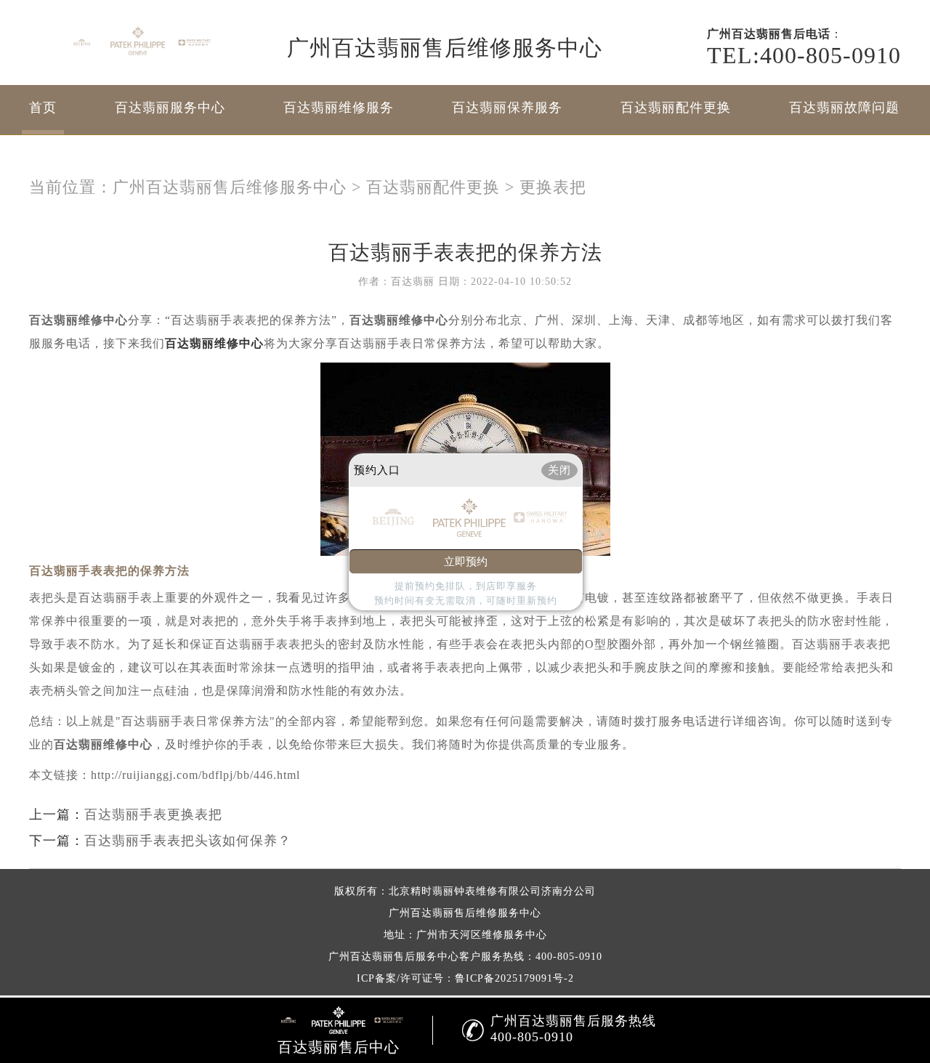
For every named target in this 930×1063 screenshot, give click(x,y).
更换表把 (552, 187)
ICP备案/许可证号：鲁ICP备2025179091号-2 (465, 978)
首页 (43, 107)
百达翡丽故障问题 (844, 107)
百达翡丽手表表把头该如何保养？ (187, 840)
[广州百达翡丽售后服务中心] (138, 42)
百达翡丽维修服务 (338, 107)
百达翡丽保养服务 (507, 107)
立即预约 (466, 561)
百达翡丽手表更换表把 (153, 814)
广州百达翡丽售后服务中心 (393, 956)
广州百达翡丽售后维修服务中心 (230, 187)
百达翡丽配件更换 (675, 107)
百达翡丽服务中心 (170, 107)
